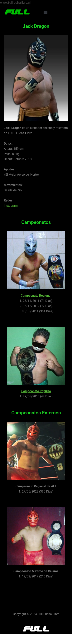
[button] (45, 12)
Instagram (11, 205)
